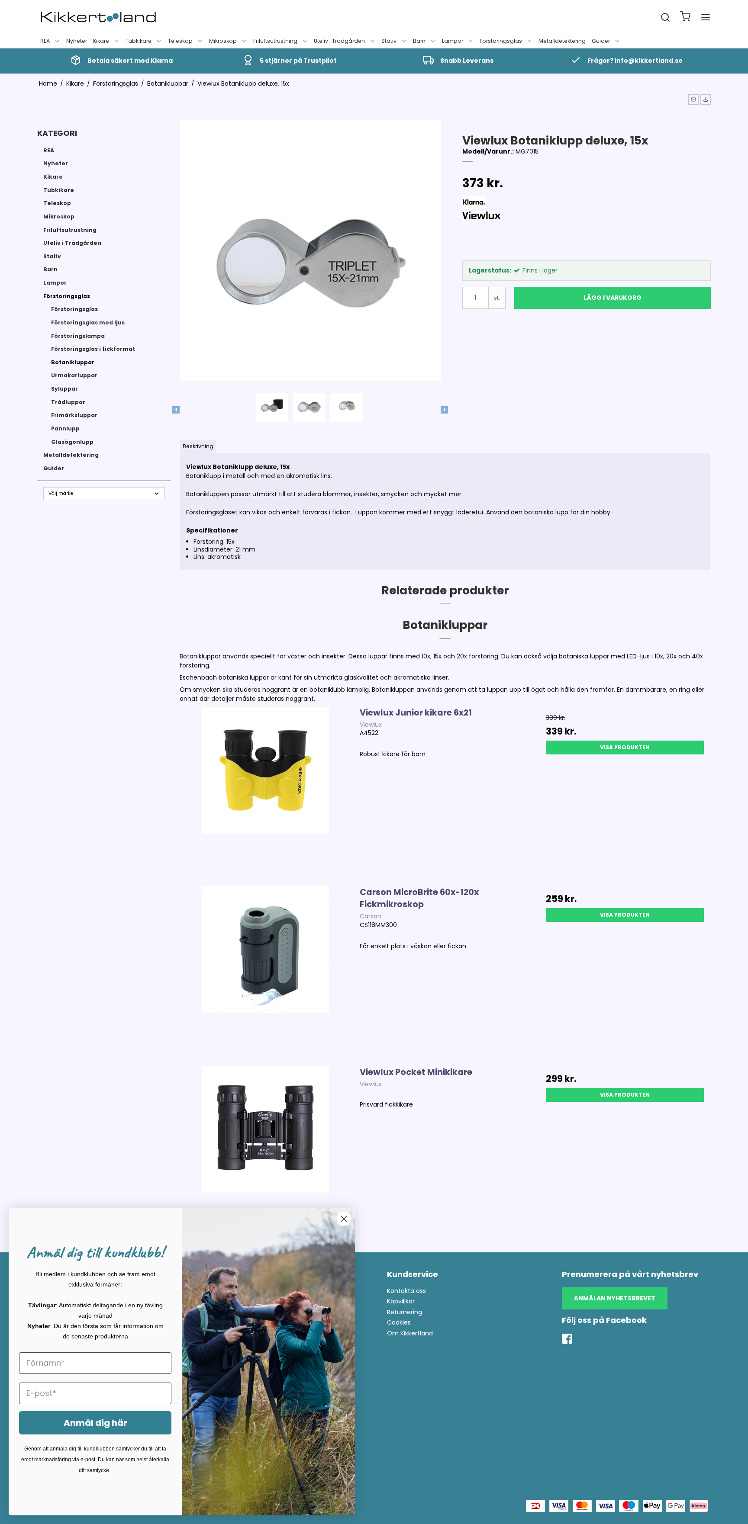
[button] (693, 99)
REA (45, 41)
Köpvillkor (401, 1301)
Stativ (389, 41)
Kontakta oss (406, 1291)
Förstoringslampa (78, 336)
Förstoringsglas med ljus (88, 322)
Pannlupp (65, 428)
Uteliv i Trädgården (339, 41)
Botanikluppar (72, 362)
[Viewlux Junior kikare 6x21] (265, 792)
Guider (601, 41)
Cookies (399, 1322)
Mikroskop (223, 41)
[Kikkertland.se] (98, 17)
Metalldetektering (562, 41)
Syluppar (64, 388)
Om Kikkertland (410, 1333)
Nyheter (76, 41)
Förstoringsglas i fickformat (93, 349)
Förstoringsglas (501, 41)
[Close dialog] (343, 1218)
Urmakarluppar (74, 375)
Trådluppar (68, 402)
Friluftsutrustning (275, 41)
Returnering (404, 1312)
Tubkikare (139, 41)
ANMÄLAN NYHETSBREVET (614, 1298)
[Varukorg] (685, 17)
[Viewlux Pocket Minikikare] (265, 1151)
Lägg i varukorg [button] (613, 297)
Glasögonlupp (72, 442)
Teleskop (180, 41)
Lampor (452, 41)
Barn (419, 41)
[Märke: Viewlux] (484, 233)
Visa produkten (625, 747)
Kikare (101, 41)
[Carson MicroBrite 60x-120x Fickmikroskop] (265, 971)
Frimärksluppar (74, 415)
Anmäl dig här (95, 1423)
